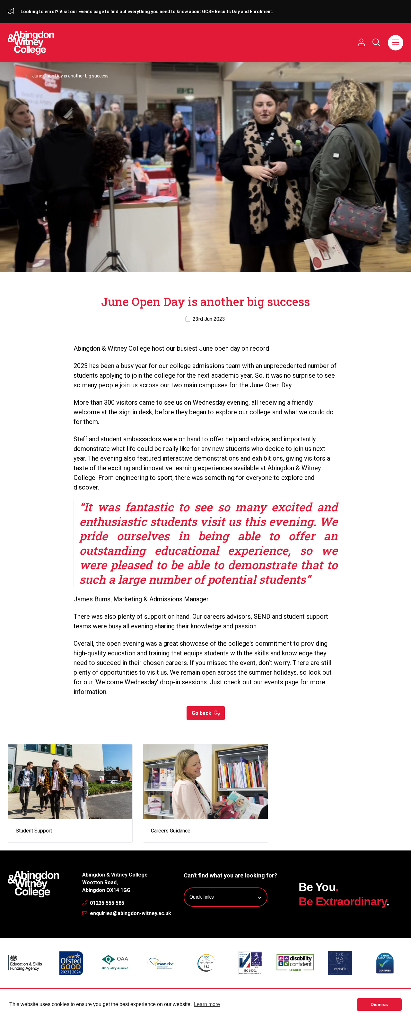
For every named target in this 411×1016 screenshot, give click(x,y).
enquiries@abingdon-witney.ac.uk (130, 913)
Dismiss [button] (379, 1004)
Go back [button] (202, 713)
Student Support (34, 831)
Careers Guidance (170, 831)
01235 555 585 (106, 903)
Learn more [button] (207, 1004)
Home (14, 75)
